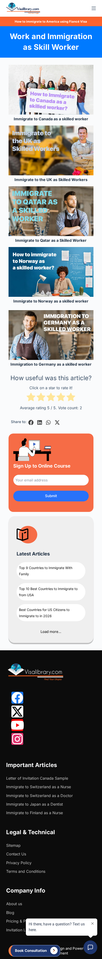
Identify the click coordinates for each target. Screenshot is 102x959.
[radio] (31, 398)
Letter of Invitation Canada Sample (37, 778)
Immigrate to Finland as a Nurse (34, 812)
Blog (10, 912)
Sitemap (13, 845)
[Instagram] (17, 739)
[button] (31, 422)
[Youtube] (17, 725)
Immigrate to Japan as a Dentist (34, 804)
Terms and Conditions (25, 871)
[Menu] (94, 8)
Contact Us (16, 854)
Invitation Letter (20, 930)
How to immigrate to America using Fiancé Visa (51, 21)
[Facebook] (17, 698)
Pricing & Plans (19, 921)
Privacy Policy (19, 862)
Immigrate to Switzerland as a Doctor (39, 795)
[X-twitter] (17, 711)
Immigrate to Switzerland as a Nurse (38, 786)
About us (14, 903)
